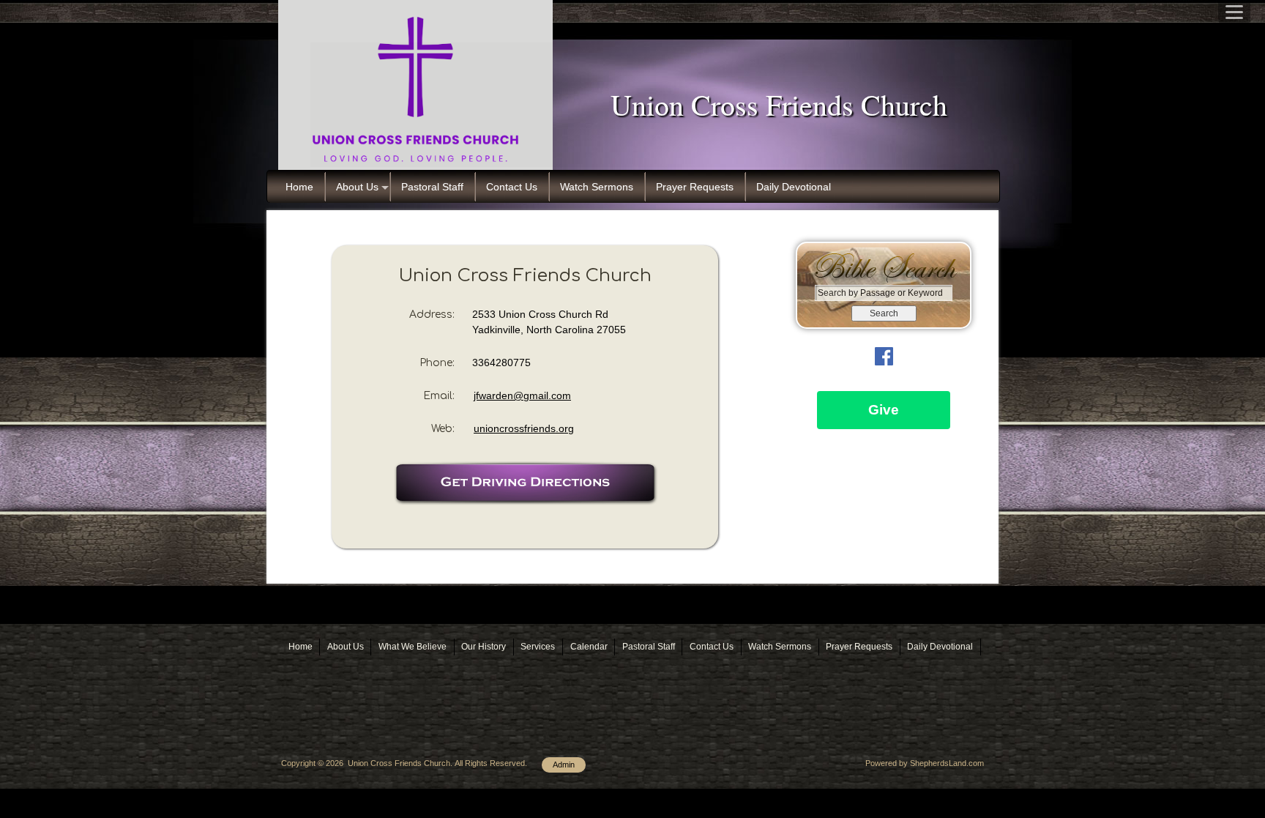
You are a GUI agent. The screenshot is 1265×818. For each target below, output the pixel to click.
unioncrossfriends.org (524, 428)
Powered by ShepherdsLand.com (924, 763)
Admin (564, 764)
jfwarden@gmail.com (522, 395)
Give (883, 409)
